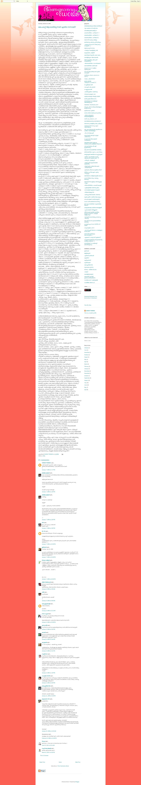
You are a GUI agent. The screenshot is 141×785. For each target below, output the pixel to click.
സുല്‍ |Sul (44, 654)
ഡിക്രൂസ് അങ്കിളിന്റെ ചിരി (91, 50)
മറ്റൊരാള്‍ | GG (46, 699)
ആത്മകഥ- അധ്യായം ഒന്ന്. (91, 104)
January (86, 347)
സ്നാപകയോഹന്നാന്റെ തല (91, 28)
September (87, 378)
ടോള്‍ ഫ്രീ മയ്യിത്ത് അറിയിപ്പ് (92, 201)
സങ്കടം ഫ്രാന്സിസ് (89, 78)
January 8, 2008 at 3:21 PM (48, 651)
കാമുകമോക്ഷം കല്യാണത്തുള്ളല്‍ (93, 207)
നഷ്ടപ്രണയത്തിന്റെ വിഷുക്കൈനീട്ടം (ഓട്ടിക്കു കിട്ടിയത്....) (93, 240)
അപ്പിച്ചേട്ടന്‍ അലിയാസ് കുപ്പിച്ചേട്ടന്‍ (93, 154)
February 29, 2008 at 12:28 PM (49, 738)
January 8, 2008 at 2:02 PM (48, 629)
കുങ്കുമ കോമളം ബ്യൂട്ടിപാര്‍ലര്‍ (92, 96)
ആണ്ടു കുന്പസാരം (89, 48)
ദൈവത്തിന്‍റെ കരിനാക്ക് (90, 65)
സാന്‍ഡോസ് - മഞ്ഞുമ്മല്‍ (91, 280)
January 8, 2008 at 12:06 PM (49, 622)
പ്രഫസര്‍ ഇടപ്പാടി (89, 133)
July (85, 382)
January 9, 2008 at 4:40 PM (48, 682)
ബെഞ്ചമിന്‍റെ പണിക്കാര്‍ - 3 (91, 32)
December (86, 371)
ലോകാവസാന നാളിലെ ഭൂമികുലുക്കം (90, 68)
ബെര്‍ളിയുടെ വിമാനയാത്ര (91, 57)
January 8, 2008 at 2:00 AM (48, 589)
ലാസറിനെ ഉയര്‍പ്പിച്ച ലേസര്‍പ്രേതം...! (89, 234)
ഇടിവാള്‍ (44, 547)
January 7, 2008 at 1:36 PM (48, 491)
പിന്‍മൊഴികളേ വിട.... (89, 192)
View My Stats (87, 305)
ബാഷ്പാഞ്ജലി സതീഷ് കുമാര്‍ (91, 199)
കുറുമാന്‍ (44, 642)
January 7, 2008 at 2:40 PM (48, 519)
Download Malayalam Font (90, 296)
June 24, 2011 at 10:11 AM (48, 745)
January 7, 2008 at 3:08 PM (48, 528)
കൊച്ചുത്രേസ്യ (46, 686)
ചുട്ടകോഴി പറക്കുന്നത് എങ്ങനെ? (92, 237)
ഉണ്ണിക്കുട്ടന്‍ (87, 253)
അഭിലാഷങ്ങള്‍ (45, 473)
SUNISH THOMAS (46, 462)
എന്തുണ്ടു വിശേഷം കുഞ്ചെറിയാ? (93, 169)
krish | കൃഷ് (45, 613)
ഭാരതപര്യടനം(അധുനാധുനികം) (92, 113)
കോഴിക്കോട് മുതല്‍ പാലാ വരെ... (92, 55)
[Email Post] (62, 454)
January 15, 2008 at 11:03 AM (49, 731)
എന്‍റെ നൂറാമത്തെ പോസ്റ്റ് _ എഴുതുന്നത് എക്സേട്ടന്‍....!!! (91, 157)
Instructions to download (91, 298)
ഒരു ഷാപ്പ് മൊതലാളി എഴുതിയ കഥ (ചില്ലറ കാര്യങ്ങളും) (93, 130)
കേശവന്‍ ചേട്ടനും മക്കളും (90, 39)
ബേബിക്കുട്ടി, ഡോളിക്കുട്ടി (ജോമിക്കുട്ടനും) (90, 101)
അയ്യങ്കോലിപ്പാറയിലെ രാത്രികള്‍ (93, 26)
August (86, 357)
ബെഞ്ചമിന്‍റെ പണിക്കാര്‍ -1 (91, 37)
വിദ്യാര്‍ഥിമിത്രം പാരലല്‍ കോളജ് (92, 185)
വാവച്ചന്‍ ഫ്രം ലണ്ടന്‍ (89, 87)
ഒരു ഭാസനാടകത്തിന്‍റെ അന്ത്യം (92, 149)
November (86, 352)
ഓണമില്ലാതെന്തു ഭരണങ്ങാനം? (92, 121)
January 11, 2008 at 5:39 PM (48, 695)
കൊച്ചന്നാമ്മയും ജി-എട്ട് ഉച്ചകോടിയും (90, 147)
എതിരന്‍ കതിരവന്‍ (89, 255)
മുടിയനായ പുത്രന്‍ (89, 110)
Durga (43, 741)
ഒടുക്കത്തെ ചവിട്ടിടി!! (89, 52)
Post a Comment (44, 755)
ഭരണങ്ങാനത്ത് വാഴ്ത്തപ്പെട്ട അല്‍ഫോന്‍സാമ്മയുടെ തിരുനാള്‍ (93, 143)
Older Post (77, 762)
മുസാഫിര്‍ (44, 625)
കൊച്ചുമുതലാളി (46, 603)
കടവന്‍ (44, 632)
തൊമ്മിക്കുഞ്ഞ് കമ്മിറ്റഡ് (90, 30)
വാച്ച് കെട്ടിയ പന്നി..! (89, 227)
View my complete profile (90, 313)
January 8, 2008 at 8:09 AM (48, 600)
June (85, 350)
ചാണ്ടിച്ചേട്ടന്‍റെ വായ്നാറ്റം (91, 91)
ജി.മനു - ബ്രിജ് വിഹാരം (90, 269)
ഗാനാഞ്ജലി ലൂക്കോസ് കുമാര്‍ (91, 190)
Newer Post (42, 762)
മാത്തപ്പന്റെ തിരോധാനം (90, 98)
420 (43, 522)
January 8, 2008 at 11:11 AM (48, 610)
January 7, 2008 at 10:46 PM (49, 557)
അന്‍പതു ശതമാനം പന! (90, 118)
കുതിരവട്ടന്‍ (87, 262)
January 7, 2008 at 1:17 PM (48, 469)
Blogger (77, 781)
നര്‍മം (43, 455)
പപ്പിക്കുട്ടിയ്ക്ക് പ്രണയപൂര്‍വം (91, 187)
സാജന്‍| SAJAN (46, 676)
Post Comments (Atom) (63, 766)
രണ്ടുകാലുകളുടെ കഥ (90, 94)
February (86, 366)
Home (60, 762)
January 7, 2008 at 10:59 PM (49, 579)
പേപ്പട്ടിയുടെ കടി (88, 84)
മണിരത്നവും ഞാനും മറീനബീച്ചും (92, 42)
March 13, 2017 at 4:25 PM (48, 752)
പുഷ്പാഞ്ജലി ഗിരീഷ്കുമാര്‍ (90, 210)
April (85, 361)
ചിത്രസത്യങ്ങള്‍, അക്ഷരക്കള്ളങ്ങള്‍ (89, 116)
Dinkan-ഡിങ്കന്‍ (45, 560)
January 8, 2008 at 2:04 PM (48, 639)
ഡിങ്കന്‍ (86, 271)
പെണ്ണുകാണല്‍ (88, 89)
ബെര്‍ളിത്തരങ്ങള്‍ (88, 274)
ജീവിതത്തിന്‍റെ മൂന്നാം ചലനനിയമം (93, 152)
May (85, 359)
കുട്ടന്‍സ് (86, 257)
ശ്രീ (43, 592)
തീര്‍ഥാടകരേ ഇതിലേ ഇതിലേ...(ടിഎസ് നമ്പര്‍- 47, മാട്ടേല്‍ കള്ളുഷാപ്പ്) (92, 213)
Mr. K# (43, 531)
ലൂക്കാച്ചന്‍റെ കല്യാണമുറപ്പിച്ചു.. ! (93, 197)
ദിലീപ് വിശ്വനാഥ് (46, 582)
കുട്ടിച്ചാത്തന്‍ (87, 260)
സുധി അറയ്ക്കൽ (46, 748)
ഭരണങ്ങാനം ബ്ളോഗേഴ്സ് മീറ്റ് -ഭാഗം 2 (93, 175)
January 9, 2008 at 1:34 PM (48, 672)
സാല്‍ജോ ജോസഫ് (89, 282)
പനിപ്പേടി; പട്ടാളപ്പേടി (89, 160)
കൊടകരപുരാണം (88, 267)
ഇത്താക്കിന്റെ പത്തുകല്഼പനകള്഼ (90, 82)
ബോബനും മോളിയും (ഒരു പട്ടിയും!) (93, 123)
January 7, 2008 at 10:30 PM (49, 544)
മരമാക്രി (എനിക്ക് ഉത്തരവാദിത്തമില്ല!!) (89, 277)
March (85, 364)
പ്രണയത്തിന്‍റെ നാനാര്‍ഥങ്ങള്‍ (92, 63)
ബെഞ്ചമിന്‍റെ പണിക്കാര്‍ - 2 (91, 35)
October (86, 354)
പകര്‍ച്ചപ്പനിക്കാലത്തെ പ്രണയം (92, 194)
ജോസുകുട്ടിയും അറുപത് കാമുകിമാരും (90, 60)
